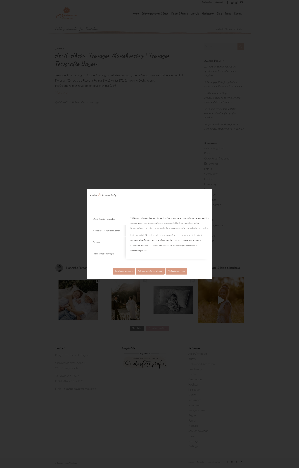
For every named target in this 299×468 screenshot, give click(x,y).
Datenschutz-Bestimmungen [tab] (103, 254)
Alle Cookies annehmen (176, 271)
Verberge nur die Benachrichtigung (150, 271)
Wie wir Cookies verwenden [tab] (104, 219)
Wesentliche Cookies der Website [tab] (106, 230)
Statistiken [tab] (96, 242)
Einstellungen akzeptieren (124, 271)
